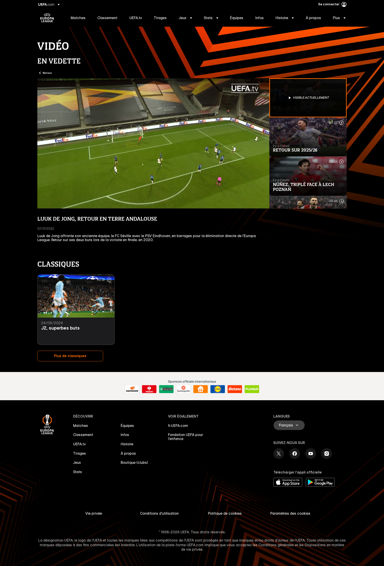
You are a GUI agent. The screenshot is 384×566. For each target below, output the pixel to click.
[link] (78, 18)
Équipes (127, 426)
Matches (80, 426)
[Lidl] (217, 389)
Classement (83, 435)
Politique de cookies (225, 513)
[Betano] (235, 389)
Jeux (77, 462)
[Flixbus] (252, 389)
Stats (77, 472)
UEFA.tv (79, 444)
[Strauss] (149, 389)
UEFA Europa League (47, 17)
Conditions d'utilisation (159, 513)
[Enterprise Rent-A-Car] (166, 389)
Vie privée (93, 513)
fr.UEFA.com (178, 426)
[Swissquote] (183, 389)
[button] (185, 18)
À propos (128, 453)
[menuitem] (78, 18)
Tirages (79, 453)
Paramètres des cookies (290, 513)
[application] (153, 143)
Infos (125, 435)
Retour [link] (47, 72)
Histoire (127, 444)
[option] (308, 97)
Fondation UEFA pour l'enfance (185, 437)
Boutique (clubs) (134, 462)
